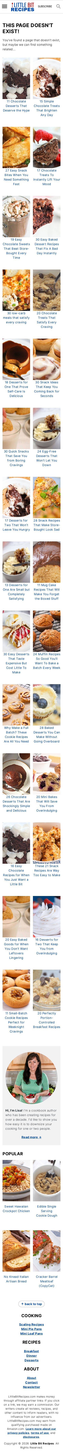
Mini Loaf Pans (31, 1333)
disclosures (31, 1437)
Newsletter (31, 1387)
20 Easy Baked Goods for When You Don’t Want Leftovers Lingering (16, 949)
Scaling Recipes (31, 1324)
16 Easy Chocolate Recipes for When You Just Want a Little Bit (16, 875)
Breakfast (31, 1351)
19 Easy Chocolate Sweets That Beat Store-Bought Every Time (16, 248)
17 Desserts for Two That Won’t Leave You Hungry (16, 525)
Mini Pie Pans (31, 1329)
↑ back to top (31, 1304)
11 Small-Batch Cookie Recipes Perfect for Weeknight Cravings (16, 1022)
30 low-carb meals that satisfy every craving (16, 317)
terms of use (40, 1433)
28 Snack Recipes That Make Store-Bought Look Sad (46, 525)
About (31, 1378)
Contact (31, 1382)
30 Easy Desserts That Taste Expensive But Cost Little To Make (16, 663)
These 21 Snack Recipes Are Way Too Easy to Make (46, 870)
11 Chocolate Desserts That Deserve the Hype (16, 106)
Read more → (32, 1137)
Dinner (31, 1356)
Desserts (31, 1360)
